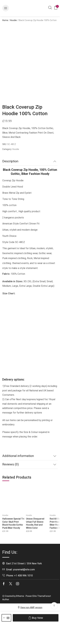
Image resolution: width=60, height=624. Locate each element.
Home (5, 20)
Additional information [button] (18, 456)
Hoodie (13, 20)
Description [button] (10, 161)
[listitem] (10, 90)
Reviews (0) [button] (10, 464)
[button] (5, 8)
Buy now (37, 617)
